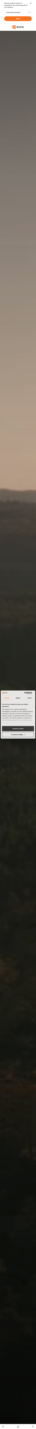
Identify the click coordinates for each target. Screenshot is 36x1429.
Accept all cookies (18, 728)
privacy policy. (9, 722)
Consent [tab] (6, 698)
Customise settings (17, 734)
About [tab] (29, 698)
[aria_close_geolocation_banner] (31, 3)
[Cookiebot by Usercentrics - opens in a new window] (26, 693)
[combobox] (18, 12)
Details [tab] (18, 698)
